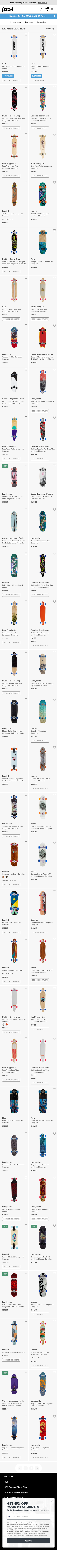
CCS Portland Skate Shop (15, 1487)
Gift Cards (8, 1476)
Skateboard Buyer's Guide (16, 1492)
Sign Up (28, 1541)
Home (12, 22)
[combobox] (11, 1516)
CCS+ (6, 1481)
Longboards (21, 22)
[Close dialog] (52, 1501)
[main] (28, 746)
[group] (28, 2)
